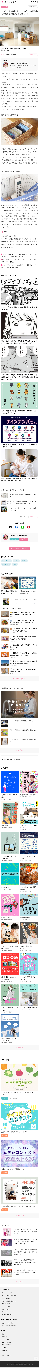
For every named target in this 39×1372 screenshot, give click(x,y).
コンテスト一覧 (19, 1216)
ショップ (4, 7)
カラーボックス (6, 560)
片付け (15, 564)
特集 (3, 1334)
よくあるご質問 (6, 1306)
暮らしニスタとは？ (7, 1293)
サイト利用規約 (6, 1298)
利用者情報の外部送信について (10, 1301)
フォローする (14, 539)
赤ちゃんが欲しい (6, 1355)
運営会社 (4, 1312)
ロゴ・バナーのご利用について (10, 1295)
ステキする (34, 54)
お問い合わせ (5, 1309)
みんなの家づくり (6, 1342)
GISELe (4, 1347)
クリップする (33, 6)
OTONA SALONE (6, 1344)
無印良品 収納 (6, 564)
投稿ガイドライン (6, 1303)
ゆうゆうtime (5, 1353)
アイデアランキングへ (19, 679)
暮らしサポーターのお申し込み (10, 1325)
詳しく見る (23, 539)
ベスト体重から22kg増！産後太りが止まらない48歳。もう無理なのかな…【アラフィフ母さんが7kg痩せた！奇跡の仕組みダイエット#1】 (19, 377)
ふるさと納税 (5, 1339)
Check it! (4, 1336)
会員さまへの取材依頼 (7, 1323)
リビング (16, 560)
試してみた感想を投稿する (19, 548)
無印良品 (24, 560)
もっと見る (19, 750)
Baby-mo (4, 1350)
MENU (34, 2)
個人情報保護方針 (6, 1314)
